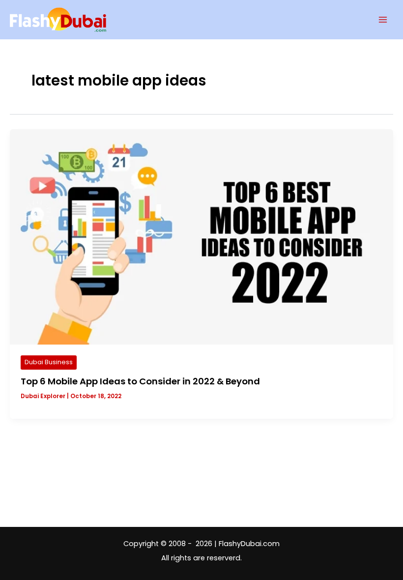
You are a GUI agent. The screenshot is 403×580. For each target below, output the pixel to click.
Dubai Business (49, 362)
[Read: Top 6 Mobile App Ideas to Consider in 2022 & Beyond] (201, 236)
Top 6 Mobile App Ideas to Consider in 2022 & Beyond (140, 381)
